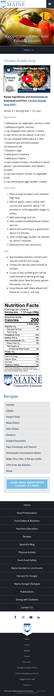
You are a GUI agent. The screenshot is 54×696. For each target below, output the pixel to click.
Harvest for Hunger (27, 576)
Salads (9, 410)
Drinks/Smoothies (16, 440)
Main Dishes (13, 422)
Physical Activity (27, 552)
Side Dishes (12, 428)
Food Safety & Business (27, 520)
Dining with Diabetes (27, 599)
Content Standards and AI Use (27, 673)
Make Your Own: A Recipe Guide (23, 458)
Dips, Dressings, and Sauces (21, 446)
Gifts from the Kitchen (18, 464)
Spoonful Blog (27, 544)
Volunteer (27, 662)
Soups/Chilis (13, 416)
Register (27, 650)
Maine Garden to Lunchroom (27, 568)
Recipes (27, 536)
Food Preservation (27, 512)
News (27, 639)
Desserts (11, 434)
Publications (27, 591)
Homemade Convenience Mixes (23, 452)
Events (27, 645)
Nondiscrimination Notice (27, 667)
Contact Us (27, 607)
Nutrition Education (27, 528)
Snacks (10, 404)
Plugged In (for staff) (27, 679)
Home (9, 470)
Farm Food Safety (27, 560)
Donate (27, 656)
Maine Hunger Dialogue (27, 583)
